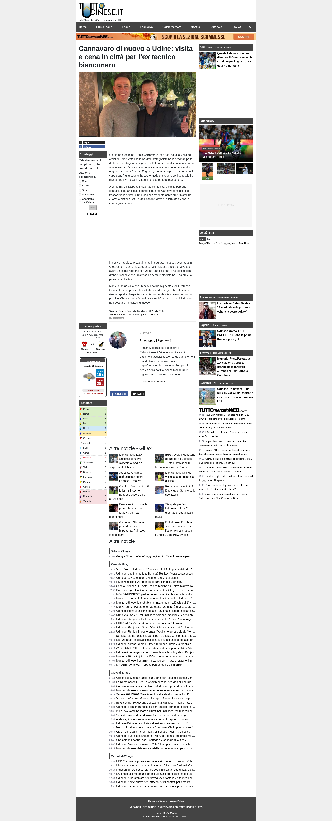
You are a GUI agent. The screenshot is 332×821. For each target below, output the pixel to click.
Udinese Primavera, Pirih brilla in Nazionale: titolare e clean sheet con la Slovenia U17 (169, 610)
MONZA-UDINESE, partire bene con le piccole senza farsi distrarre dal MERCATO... (167, 594)
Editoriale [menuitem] (216, 27)
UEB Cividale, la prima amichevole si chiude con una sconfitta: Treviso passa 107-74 (168, 761)
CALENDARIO (165, 807)
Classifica (86, 403)
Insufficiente (88, 194)
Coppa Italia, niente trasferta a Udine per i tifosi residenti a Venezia (157, 677)
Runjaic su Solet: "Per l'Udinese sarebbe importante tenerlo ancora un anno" (163, 615)
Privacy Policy (176, 801)
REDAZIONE (149, 807)
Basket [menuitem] (236, 27)
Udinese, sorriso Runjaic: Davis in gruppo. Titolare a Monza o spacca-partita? (163, 644)
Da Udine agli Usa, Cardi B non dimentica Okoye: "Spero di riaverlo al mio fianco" (166, 590)
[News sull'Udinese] (101, 10)
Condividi (120, 393)
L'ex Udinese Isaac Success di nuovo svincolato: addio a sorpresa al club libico (164, 639)
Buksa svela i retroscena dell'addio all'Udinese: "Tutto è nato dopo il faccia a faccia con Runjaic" (175, 702)
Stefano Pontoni (120, 314)
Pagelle (204, 325)
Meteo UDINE (93, 361)
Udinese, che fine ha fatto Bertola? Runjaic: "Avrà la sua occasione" (157, 573)
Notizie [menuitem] (195, 27)
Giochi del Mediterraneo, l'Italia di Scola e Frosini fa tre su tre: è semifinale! (161, 731)
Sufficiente (87, 190)
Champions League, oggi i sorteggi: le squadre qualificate (151, 740)
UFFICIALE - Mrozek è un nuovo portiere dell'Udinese (149, 623)
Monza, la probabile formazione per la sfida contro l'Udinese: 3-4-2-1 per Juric (163, 598)
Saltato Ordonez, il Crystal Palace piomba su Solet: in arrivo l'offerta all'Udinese (164, 586)
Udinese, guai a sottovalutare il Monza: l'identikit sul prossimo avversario (160, 735)
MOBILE (191, 807)
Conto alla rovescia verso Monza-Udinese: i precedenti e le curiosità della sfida (164, 686)
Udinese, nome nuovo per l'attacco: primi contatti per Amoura (153, 782)
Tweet (140, 393)
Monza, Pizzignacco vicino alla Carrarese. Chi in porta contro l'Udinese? (160, 727)
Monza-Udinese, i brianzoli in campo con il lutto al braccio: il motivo (157, 660)
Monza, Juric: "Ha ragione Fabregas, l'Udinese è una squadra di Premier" (161, 606)
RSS (200, 807)
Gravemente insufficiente (88, 200)
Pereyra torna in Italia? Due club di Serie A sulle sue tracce (180, 490)
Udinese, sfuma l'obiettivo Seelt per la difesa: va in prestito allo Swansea (160, 635)
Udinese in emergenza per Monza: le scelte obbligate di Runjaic (155, 652)
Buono (85, 185)
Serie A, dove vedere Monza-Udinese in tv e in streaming (151, 715)
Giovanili (205, 383)
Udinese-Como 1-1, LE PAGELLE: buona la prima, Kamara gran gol (234, 335)
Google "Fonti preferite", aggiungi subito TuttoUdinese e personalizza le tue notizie (166, 556)
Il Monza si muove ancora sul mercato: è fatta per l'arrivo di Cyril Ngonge (160, 765)
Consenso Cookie (157, 801)
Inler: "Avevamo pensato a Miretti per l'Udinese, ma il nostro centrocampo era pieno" (167, 711)
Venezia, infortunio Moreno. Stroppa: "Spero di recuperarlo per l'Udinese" (161, 698)
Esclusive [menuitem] (146, 27)
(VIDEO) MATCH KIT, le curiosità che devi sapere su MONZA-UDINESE (160, 648)
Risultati (93, 213)
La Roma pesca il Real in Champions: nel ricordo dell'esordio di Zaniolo (160, 682)
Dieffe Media (170, 813)
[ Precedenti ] (92, 352)
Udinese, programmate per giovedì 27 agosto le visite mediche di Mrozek (160, 777)
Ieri (208, 239)
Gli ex (122, 311)
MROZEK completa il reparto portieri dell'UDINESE (147, 664)
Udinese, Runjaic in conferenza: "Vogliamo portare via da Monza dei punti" (162, 631)
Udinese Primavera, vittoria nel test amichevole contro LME (152, 723)
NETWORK (135, 807)
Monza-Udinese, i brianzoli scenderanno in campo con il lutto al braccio (160, 690)
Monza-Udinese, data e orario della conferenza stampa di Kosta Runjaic (160, 748)
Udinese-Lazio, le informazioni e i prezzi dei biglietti (147, 577)
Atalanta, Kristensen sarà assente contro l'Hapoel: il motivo (131, 476)
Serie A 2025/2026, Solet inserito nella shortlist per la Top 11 (153, 694)
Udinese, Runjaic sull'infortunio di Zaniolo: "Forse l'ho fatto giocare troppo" (161, 619)
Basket (204, 352)
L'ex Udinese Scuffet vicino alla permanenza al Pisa (179, 476)
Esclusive (206, 297)
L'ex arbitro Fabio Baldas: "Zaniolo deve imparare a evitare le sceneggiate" (234, 307)
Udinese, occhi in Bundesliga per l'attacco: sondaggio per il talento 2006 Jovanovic (167, 706)
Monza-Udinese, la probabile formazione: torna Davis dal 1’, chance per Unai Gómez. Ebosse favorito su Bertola (184, 602)
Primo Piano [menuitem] (104, 27)
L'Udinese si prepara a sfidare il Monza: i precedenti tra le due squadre (159, 773)
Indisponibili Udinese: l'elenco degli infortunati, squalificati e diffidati (157, 769)
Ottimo (85, 181)
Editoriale (206, 47)
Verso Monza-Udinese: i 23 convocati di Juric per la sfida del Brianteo (158, 569)
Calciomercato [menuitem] (171, 27)
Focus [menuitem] (126, 27)
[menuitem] (250, 27)
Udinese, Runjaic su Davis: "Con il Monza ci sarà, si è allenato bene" (158, 627)
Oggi (202, 239)
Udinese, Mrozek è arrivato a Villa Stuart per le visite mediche (153, 744)
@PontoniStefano (149, 314)
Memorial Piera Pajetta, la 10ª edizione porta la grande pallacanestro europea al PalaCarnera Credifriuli (179, 656)
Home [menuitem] (83, 27)
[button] (93, 207)
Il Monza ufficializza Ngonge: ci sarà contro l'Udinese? (149, 581)
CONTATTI (179, 807)
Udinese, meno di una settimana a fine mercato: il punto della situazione (160, 786)
